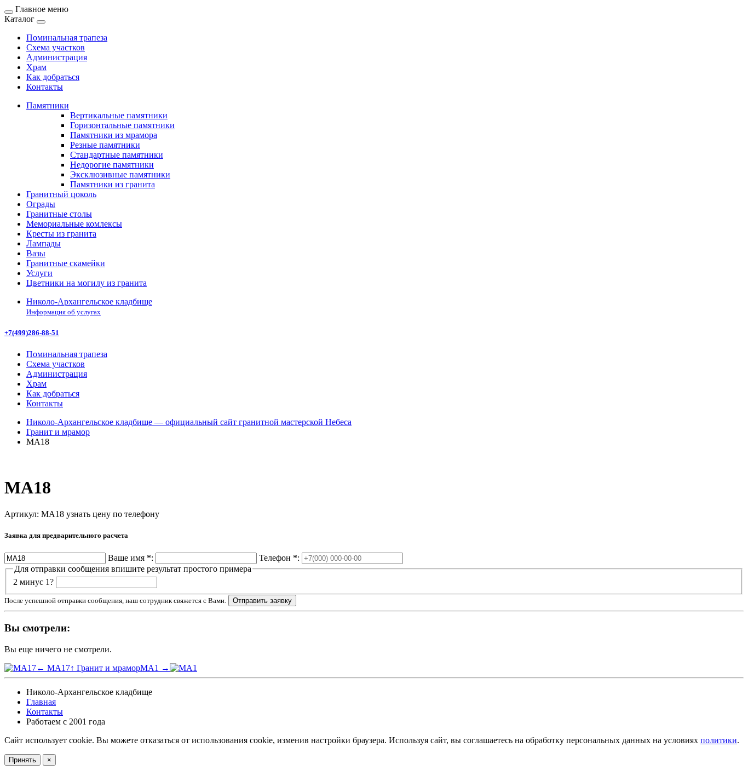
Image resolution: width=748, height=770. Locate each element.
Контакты (44, 403)
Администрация (56, 373)
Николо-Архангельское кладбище (89, 306)
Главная (41, 701)
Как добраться (52, 393)
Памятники (47, 105)
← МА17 (53, 668)
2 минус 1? (33, 582)
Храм (36, 383)
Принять (22, 760)
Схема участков (55, 364)
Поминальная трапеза (66, 354)
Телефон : (279, 557)
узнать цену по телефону (112, 514)
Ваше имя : (130, 557)
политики (718, 740)
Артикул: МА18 (34, 514)
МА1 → (155, 668)
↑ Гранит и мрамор (105, 668)
